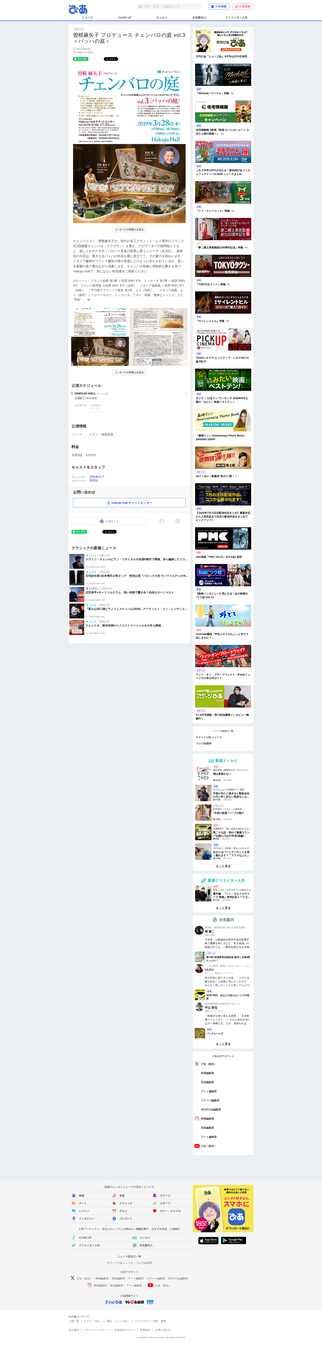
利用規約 (145, 1330)
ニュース (87, 17)
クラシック (125, 1203)
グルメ (123, 1211)
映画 (81, 1195)
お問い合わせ (163, 1330)
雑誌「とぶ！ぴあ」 (118, 1321)
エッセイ (162, 17)
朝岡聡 (93, 480)
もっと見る (223, 866)
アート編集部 (209, 1091)
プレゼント (125, 1218)
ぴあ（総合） (209, 1064)
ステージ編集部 (210, 1100)
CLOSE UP (124, 17)
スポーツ (165, 1203)
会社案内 (74, 1330)
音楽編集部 (207, 1082)
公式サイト (112, 521)
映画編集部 (207, 1073)
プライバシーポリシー (97, 1330)
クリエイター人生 (236, 17)
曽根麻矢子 (96, 477)
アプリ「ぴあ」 (93, 1321)
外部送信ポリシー (124, 1330)
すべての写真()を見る (131, 229)
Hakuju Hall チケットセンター (131, 503)
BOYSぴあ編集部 (211, 1109)
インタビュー (87, 1218)
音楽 (122, 1195)
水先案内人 (199, 17)
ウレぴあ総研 (203, 743)
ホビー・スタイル (170, 1211)
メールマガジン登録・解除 (150, 1321)
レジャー (84, 1211)
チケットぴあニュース (209, 737)
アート (83, 1203)
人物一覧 (74, 1321)
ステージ (165, 1195)
